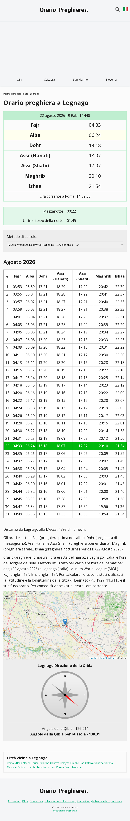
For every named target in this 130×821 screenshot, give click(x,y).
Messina (12, 767)
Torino (35, 763)
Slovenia (111, 79)
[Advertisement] (65, 48)
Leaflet (93, 657)
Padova (21, 767)
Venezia (99, 763)
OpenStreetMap (107, 657)
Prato (68, 767)
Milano (18, 763)
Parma (60, 767)
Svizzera (49, 79)
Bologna (64, 763)
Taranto (41, 767)
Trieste (31, 767)
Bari (82, 763)
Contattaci (36, 801)
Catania (89, 763)
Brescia (51, 767)
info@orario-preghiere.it (65, 810)
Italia (19, 79)
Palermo (44, 763)
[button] (65, 621)
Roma (10, 763)
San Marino (80, 79)
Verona (108, 763)
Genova (54, 763)
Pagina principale (12, 93)
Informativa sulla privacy (60, 801)
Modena (77, 767)
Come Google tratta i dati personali (99, 801)
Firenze (74, 763)
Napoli (26, 763)
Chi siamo (14, 801)
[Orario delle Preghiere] (65, 11)
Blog (25, 801)
